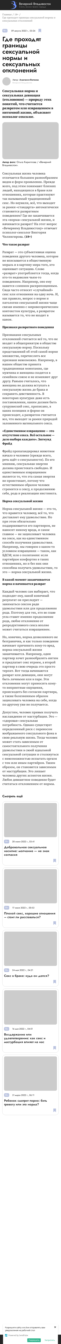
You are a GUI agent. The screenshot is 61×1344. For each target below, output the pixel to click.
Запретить (50, 1340)
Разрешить (34, 1340)
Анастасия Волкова (29, 79)
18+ (16, 14)
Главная (7, 14)
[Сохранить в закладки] (39, 30)
